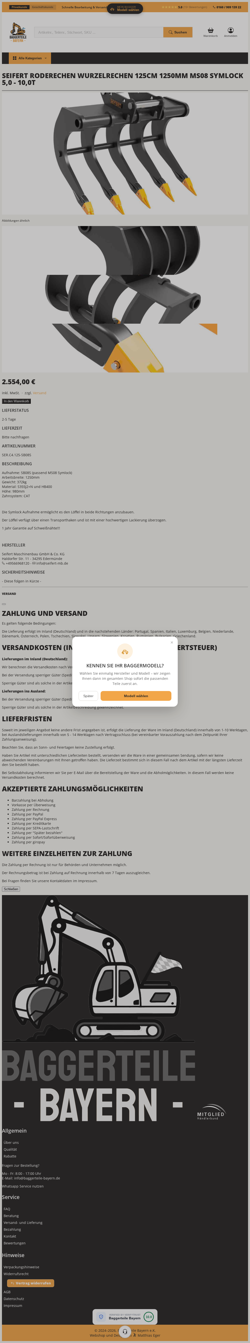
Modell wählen (136, 696)
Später (88, 696)
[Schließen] (172, 642)
